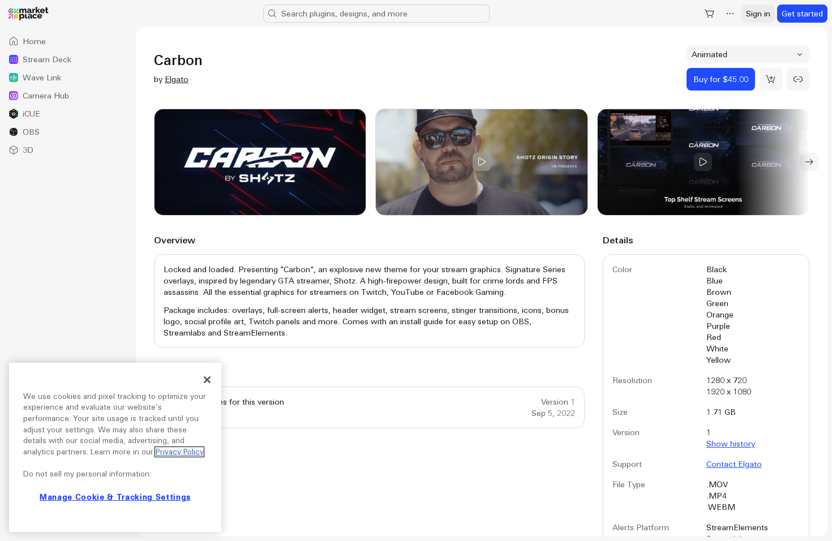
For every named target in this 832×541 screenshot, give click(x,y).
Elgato (176, 79)
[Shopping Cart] (710, 14)
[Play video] (481, 162)
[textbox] (369, 301)
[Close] (207, 379)
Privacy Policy (179, 452)
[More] (730, 14)
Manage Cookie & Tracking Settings (115, 497)
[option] (68, 41)
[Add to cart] (771, 79)
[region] (115, 447)
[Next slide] (809, 162)
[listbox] (68, 95)
